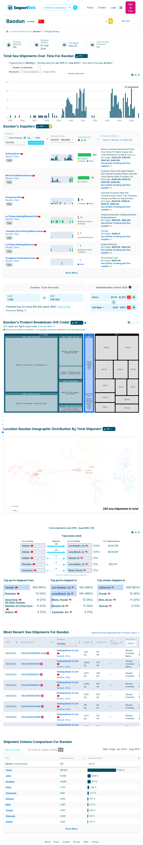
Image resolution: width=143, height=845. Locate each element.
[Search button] (75, 7)
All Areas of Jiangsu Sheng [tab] (45, 749)
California (104, 587)
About (90, 7)
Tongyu (9, 810)
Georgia (103, 605)
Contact (102, 7)
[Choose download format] (86, 56)
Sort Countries (36, 142)
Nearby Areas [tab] (14, 749)
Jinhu (8, 776)
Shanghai (26, 564)
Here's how (64, 306)
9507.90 (116, 201)
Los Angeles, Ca (76, 545)
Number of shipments (23, 67)
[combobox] (60, 8)
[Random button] (69, 7)
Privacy (76, 842)
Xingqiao (10, 781)
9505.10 (105, 204)
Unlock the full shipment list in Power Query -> (115, 632)
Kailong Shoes (13, 153)
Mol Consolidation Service (19, 175)
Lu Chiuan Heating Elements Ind (21, 216)
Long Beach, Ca (76, 552)
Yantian (25, 545)
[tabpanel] (71, 794)
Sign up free (130, 7)
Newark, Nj (74, 558)
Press (56, 842)
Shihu (8, 787)
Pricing (95, 842)
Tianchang (11, 793)
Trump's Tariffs (49, 72)
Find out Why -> (46, 326)
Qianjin (9, 822)
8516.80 (116, 220)
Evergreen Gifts (13, 197)
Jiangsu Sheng (51, 31)
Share (127, 21)
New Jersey (105, 599)
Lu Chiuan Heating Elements (20, 244)
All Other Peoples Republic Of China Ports (19, 604)
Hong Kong (27, 570)
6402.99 (116, 157)
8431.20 (116, 260)
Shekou (9, 612)
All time (107, 63)
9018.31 (116, 233)
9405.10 (125, 201)
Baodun (9, 156)
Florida (103, 593)
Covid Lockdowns (31, 72)
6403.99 (115, 160)
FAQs (86, 842)
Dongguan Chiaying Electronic (21, 258)
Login (113, 7)
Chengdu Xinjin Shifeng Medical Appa (24, 231)
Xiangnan (10, 816)
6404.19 (126, 157)
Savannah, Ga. (60, 612)
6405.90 (115, 182)
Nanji (8, 804)
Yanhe (9, 770)
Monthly (30, 63)
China (16, 156)
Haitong (10, 799)
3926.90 (105, 160)
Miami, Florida (75, 570)
